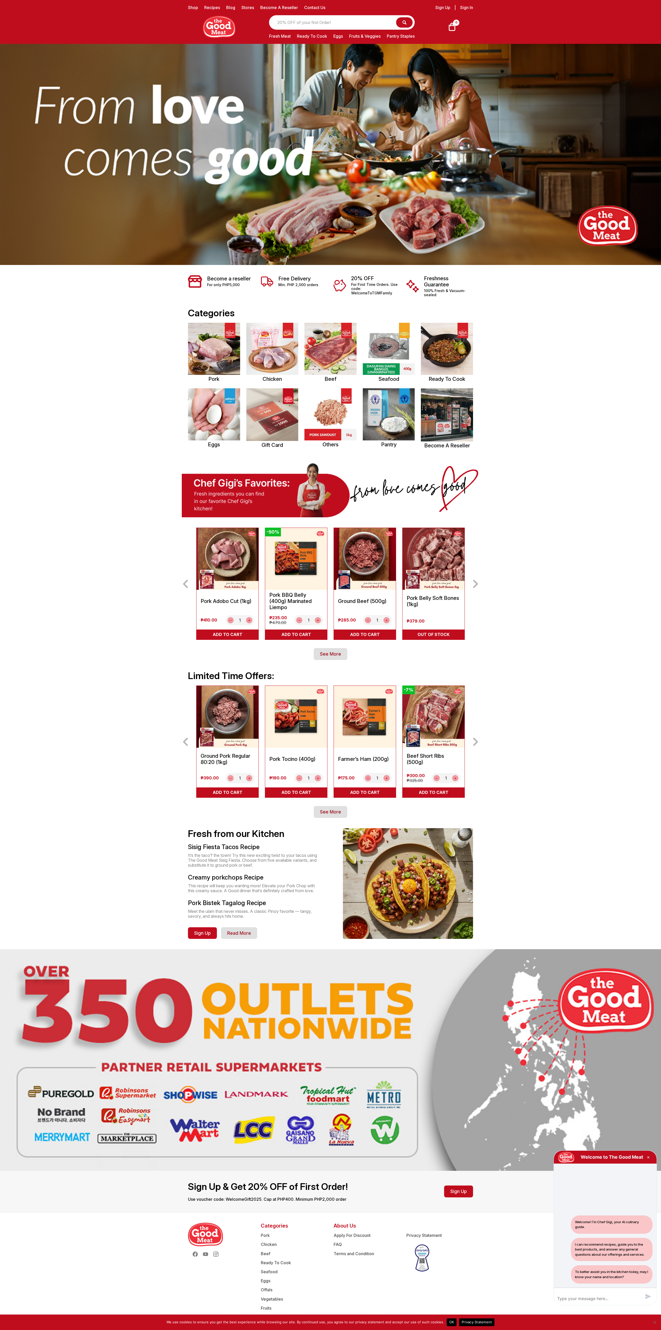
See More (330, 654)
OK (451, 1322)
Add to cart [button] (227, 634)
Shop (193, 7)
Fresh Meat (280, 36)
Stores (247, 7)
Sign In (466, 7)
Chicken (269, 1244)
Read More (239, 933)
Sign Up (442, 7)
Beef (265, 1253)
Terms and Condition (354, 1253)
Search (404, 22)
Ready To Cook (312, 36)
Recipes (212, 7)
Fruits (266, 1308)
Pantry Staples (401, 36)
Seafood (269, 1271)
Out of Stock (434, 634)
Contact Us (314, 7)
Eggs (338, 36)
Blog (230, 7)
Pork (265, 1235)
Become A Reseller (279, 7)
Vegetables (272, 1299)
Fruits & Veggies (365, 36)
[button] (185, 584)
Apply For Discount (352, 1235)
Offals (266, 1289)
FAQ (338, 1244)
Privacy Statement (424, 1235)
